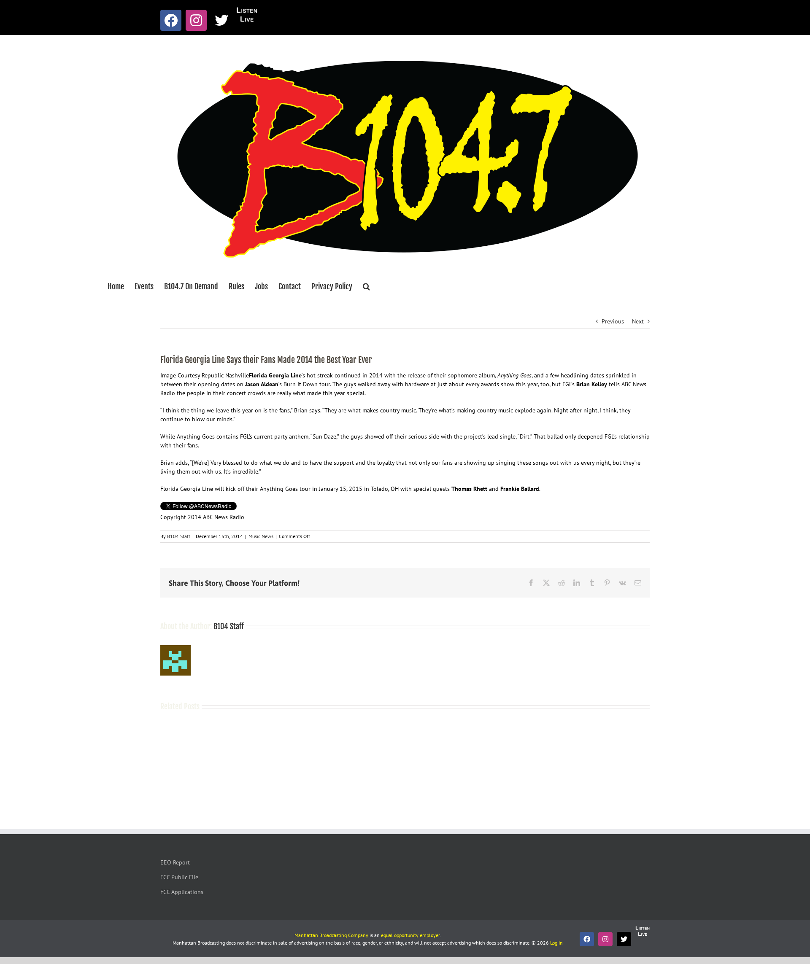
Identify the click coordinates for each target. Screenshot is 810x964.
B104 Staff (178, 536)
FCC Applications (181, 892)
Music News (260, 536)
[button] (366, 286)
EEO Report (175, 862)
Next (638, 321)
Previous (613, 321)
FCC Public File (179, 877)
